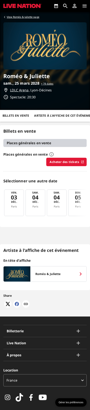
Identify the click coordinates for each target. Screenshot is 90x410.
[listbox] (45, 380)
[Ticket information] (51, 154)
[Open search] (65, 6)
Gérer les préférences (71, 402)
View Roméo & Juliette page (23, 17)
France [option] (11, 380)
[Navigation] (84, 6)
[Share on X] (8, 306)
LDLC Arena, (20, 90)
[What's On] (56, 6)
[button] (74, 6)
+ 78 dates (47, 83)
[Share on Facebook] (17, 306)
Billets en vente (16, 116)
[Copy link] (26, 304)
